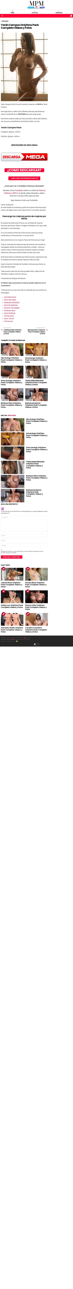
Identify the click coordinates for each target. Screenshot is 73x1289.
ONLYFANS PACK (10, 297)
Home (12, 12)
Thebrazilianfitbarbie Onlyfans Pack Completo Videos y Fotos (36, 382)
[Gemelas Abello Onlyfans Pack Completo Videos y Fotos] (12, 619)
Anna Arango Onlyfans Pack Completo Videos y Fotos (11, 382)
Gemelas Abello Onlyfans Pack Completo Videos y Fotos (12, 630)
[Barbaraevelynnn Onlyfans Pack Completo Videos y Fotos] (36, 394)
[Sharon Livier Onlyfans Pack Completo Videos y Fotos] (36, 596)
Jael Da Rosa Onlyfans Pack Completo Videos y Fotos (11, 584)
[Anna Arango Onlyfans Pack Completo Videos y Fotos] (12, 372)
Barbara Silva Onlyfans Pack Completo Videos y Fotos (11, 405)
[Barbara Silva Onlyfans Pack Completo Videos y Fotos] (12, 394)
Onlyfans (5, 355)
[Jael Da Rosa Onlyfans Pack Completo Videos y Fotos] (12, 574)
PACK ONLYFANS (10, 300)
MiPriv (15, 193)
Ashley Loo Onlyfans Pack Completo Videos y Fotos (12, 606)
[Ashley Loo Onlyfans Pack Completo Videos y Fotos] (12, 596)
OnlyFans (7, 193)
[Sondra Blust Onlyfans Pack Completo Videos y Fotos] (36, 574)
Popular (35, 12)
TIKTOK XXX (8, 321)
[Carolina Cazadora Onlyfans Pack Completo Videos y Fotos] (36, 619)
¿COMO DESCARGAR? (24, 170)
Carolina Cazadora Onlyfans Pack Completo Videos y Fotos (36, 630)
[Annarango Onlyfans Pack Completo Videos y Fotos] (12, 439)
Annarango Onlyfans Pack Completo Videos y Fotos (35, 360)
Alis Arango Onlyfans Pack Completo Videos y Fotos (11, 360)
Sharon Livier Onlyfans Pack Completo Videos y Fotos (35, 607)
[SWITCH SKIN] (71, 16)
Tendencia (58, 12)
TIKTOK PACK (9, 316)
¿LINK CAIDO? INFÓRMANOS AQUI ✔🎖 (24, 178)
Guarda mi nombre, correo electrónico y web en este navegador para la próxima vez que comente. (22, 552)
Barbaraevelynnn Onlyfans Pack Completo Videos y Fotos (36, 405)
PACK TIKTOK (9, 319)
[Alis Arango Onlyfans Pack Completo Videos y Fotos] (12, 424)
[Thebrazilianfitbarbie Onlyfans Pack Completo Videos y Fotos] (36, 372)
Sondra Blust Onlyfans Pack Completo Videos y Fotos (35, 584)
